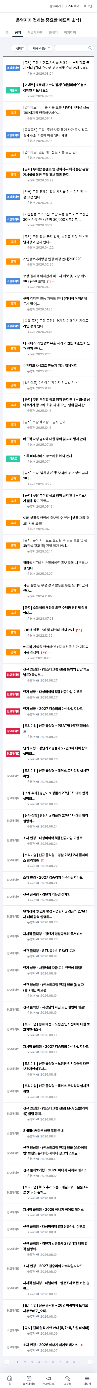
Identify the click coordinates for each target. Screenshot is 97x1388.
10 (81, 1362)
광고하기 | (56, 6)
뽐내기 (53, 32)
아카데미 (70, 32)
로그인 (88, 6)
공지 (18, 32)
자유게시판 (34, 32)
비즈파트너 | (73, 6)
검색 (90, 48)
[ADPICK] (14, 6)
